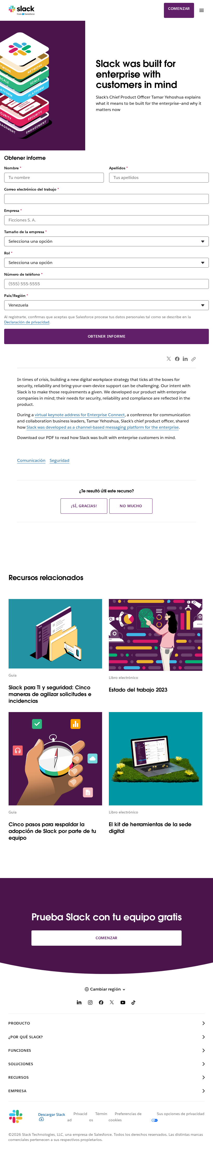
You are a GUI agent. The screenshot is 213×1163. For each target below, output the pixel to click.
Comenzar (179, 8)
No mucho (131, 506)
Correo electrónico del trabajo (31, 189)
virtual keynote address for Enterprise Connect (80, 414)
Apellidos (118, 168)
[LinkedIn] (185, 359)
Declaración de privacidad (26, 322)
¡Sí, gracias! (84, 506)
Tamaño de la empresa (25, 231)
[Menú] (201, 10)
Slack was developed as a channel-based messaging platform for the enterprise (102, 427)
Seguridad (59, 460)
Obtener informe (106, 336)
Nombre (12, 168)
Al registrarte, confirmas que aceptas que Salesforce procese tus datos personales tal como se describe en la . (97, 319)
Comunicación (31, 460)
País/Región (16, 295)
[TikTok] (133, 1003)
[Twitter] (169, 359)
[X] (112, 1003)
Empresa (13, 210)
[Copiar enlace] (193, 359)
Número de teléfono (23, 274)
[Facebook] (177, 359)
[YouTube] (123, 1003)
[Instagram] (90, 1003)
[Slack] (22, 10)
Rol (8, 253)
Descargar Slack (51, 1114)
